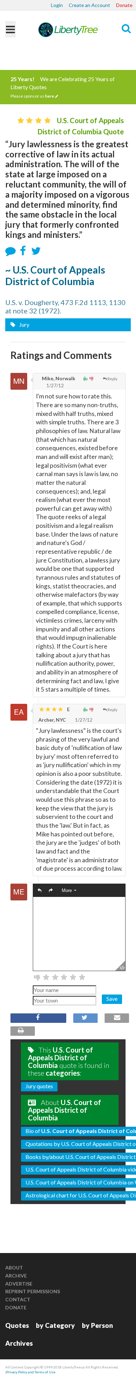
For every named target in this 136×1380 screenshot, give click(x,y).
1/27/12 (54, 385)
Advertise (18, 1284)
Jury (23, 324)
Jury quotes (39, 1086)
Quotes (17, 1325)
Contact (17, 1299)
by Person (97, 1325)
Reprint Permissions (32, 1291)
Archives (19, 1343)
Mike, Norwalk (58, 378)
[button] (39, 890)
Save (112, 998)
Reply (112, 378)
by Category (55, 1325)
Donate (124, 5)
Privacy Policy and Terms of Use (30, 1372)
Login (57, 5)
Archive (16, 1276)
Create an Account (89, 5)
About (14, 1268)
